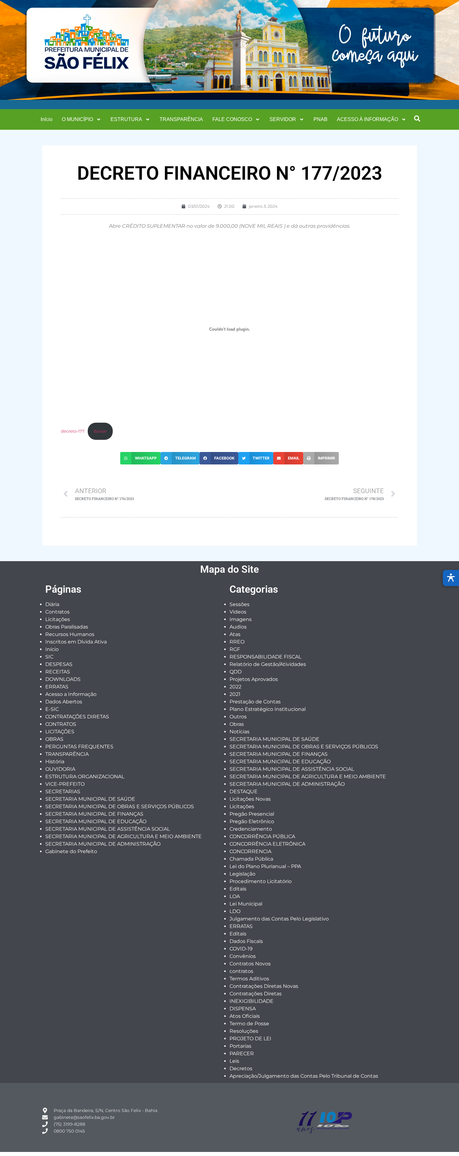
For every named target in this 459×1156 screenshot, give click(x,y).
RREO (237, 642)
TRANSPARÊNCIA (181, 119)
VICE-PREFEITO (65, 784)
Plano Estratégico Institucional (268, 709)
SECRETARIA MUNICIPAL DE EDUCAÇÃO (95, 821)
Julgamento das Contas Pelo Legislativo (279, 919)
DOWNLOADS (63, 679)
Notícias (239, 732)
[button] (417, 118)
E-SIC (52, 709)
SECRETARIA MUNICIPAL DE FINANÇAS (94, 814)
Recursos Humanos (69, 634)
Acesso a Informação (70, 694)
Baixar (100, 431)
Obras (237, 724)
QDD (236, 672)
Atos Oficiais (245, 1016)
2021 (235, 694)
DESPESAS (58, 664)
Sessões (239, 604)
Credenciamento (251, 829)
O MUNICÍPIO (77, 119)
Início (46, 119)
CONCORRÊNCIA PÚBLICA (262, 836)
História (54, 762)
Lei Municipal (246, 904)
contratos (241, 971)
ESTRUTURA (126, 119)
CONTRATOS (60, 724)
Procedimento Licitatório (261, 881)
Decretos (241, 1068)
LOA (235, 896)
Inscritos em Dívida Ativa (76, 642)
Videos (238, 612)
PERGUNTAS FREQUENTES (79, 747)
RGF (235, 649)
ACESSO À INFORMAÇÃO (367, 119)
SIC (49, 657)
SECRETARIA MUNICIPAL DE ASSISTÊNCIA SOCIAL (107, 829)
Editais (238, 889)
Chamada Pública (251, 859)
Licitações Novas (250, 799)
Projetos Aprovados (254, 679)
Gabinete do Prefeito (71, 851)
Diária (52, 604)
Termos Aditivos (249, 979)
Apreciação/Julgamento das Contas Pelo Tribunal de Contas (304, 1076)
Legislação (242, 874)
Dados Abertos (63, 702)
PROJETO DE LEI (250, 1039)
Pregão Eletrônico (252, 821)
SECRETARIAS (62, 791)
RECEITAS (57, 672)
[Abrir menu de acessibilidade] (451, 578)
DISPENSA (243, 1009)
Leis (234, 1061)
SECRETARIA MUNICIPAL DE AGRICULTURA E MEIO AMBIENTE (123, 836)
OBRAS (54, 739)
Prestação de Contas (255, 702)
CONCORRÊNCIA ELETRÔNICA (267, 844)
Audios (238, 627)
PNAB (320, 119)
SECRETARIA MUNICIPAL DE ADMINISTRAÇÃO (102, 844)
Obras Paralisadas (66, 627)
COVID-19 (241, 949)
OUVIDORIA (60, 769)
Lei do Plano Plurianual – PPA (265, 866)
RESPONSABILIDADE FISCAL (265, 657)
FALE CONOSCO (232, 119)
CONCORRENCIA (250, 851)
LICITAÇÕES (59, 732)
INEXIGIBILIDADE (252, 1001)
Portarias (240, 1046)
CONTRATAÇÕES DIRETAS (77, 717)
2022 (235, 687)
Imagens (241, 619)
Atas (235, 634)
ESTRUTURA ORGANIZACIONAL (84, 777)
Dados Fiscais (246, 941)
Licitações (57, 619)
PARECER (242, 1053)
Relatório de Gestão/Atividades (268, 664)
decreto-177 (73, 431)
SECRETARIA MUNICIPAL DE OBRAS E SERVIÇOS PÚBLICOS (119, 806)
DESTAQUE (244, 791)
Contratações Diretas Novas (264, 986)
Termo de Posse (249, 1024)
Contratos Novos (250, 964)
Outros (238, 717)
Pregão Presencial (252, 814)
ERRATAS (56, 687)
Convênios (243, 956)
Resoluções (244, 1031)
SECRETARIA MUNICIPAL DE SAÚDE (90, 799)
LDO (235, 911)
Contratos (57, 612)
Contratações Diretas (256, 994)
